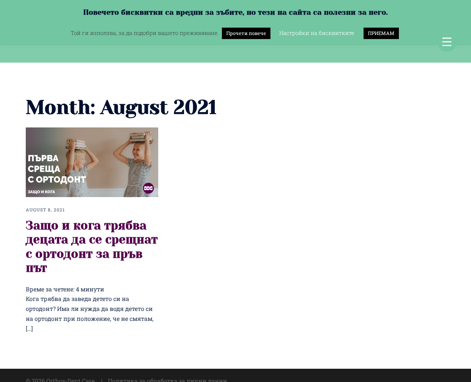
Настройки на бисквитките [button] (316, 32)
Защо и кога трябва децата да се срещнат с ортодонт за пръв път (92, 247)
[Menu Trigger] (447, 41)
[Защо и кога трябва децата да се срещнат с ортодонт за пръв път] (92, 161)
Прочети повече (246, 33)
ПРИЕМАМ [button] (381, 33)
